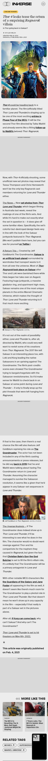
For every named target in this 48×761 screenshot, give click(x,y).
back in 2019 (20, 464)
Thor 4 (6, 105)
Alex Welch (11, 33)
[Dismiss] (44, 736)
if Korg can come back (24, 618)
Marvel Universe (13, 750)
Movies (8, 745)
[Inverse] (22, 4)
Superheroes (26, 745)
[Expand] (35, 736)
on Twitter (24, 244)
